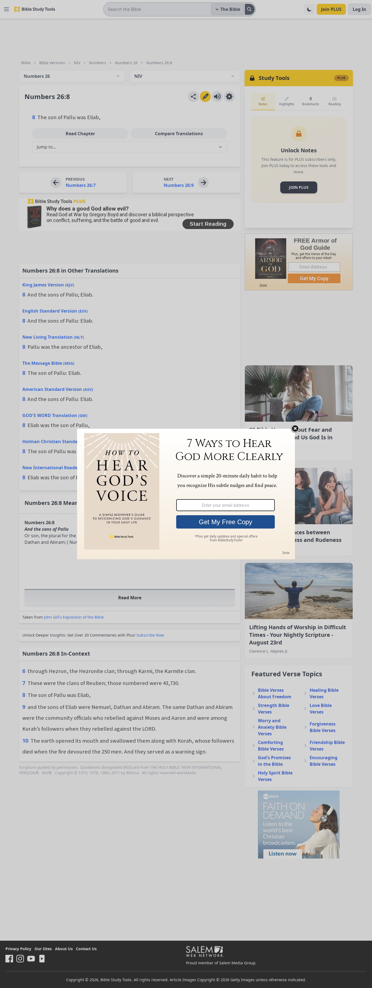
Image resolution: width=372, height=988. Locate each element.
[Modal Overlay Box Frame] (186, 494)
